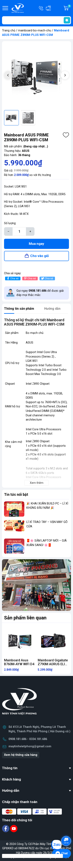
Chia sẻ (14, 278)
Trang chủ (8, 30)
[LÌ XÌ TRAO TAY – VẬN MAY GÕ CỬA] (14, 527)
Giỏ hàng (70, 8)
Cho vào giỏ (39, 256)
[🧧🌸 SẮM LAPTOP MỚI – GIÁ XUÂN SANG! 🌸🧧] (14, 546)
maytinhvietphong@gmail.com (30, 746)
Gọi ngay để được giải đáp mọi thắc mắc (40, 293)
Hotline (41, 8)
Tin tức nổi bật (16, 494)
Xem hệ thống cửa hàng (20, 755)
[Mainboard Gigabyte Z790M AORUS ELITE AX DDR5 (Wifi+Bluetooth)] (53, 640)
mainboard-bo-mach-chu (34, 30)
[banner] (36, 585)
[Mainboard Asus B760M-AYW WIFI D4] (19, 640)
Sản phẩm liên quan (25, 618)
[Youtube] (13, 828)
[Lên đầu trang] (66, 830)
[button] (65, 75)
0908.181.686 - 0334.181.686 (28, 739)
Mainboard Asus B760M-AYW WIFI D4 (19, 662)
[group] (36, 75)
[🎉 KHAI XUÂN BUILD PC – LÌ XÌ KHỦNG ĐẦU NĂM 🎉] (14, 509)
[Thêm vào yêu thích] (66, 135)
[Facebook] (6, 828)
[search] (67, 20)
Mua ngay (36, 244)
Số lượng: (10, 223)
